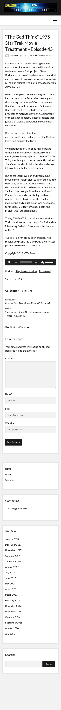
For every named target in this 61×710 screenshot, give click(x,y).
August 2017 (12, 567)
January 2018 (12, 539)
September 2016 (13, 622)
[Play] (9, 262)
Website (9, 423)
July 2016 (10, 633)
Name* (8, 394)
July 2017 (10, 572)
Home (8, 468)
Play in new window (26, 271)
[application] (30, 262)
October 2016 (12, 617)
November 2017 (13, 550)
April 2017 (10, 589)
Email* (8, 408)
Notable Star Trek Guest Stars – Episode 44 (27, 303)
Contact (9, 479)
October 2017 (12, 555)
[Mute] (42, 262)
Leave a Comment (45, 55)
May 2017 (10, 583)
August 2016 (12, 628)
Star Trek (27, 290)
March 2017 (11, 594)
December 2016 (13, 605)
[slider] (49, 262)
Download (45, 271)
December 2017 (13, 544)
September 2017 (13, 561)
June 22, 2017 (28, 55)
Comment (10, 358)
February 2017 (12, 600)
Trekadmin (14, 55)
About (8, 474)
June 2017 (10, 578)
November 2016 (13, 611)
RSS (20, 278)
